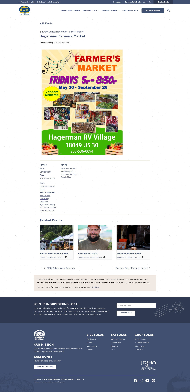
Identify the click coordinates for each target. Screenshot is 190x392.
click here (95, 287)
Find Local (91, 339)
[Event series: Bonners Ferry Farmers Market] (66, 257)
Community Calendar (133, 2)
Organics (51, 210)
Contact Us (80, 379)
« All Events (46, 23)
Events (89, 343)
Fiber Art (43, 210)
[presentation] (56, 237)
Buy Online (139, 346)
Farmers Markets (110, 10)
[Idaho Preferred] (24, 10)
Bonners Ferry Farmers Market (54, 253)
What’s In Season (118, 339)
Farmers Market (50, 207)
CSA (113, 350)
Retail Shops (140, 339)
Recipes (114, 346)
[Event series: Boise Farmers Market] (104, 257)
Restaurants (116, 343)
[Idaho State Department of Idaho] (148, 365)
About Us (147, 2)
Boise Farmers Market (88, 253)
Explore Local (90, 10)
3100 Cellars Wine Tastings (60, 268)
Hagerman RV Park (69, 168)
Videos (90, 350)
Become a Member (153, 10)
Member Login (163, 2)
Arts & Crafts (45, 196)
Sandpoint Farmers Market (129, 253)
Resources (117, 2)
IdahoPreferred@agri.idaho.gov (47, 361)
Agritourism (92, 346)
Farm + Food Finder (70, 10)
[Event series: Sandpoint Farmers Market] (142, 257)
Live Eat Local (129, 10)
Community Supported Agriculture (44, 202)
